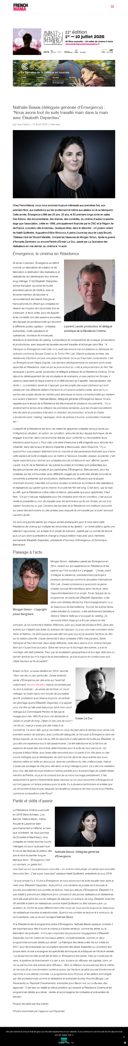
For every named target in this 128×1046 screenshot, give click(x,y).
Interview (55, 124)
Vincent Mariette (35, 684)
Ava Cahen (23, 124)
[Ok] (124, 1037)
